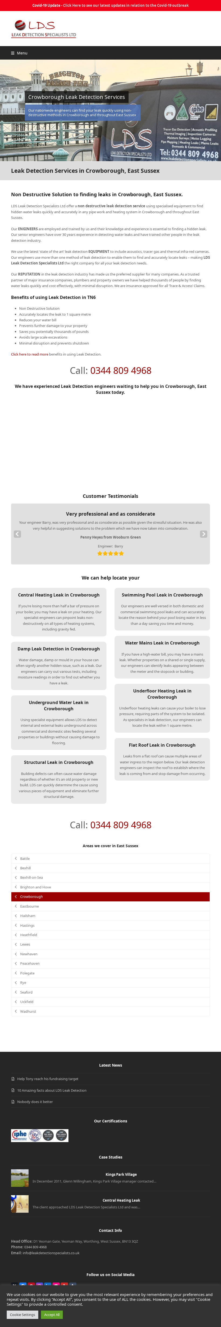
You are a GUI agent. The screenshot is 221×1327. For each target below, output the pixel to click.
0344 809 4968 (120, 370)
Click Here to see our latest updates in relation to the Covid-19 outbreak (126, 5)
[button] (19, 53)
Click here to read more (29, 354)
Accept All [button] (52, 1314)
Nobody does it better (35, 1101)
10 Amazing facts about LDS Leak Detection (52, 1090)
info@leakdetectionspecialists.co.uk (51, 1252)
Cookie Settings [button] (22, 1314)
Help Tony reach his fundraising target (47, 1078)
